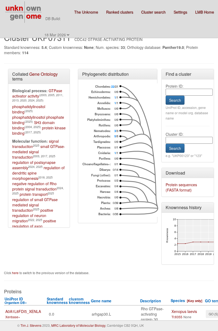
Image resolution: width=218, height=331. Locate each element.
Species (178, 300)
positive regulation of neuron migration (32, 215)
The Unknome (86, 12)
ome (33, 15)
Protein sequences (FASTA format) (181, 187)
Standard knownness (57, 300)
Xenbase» (12, 317)
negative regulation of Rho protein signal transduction (34, 186)
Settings (180, 12)
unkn (14, 7)
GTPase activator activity (37, 93)
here (15, 272)
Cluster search (153, 12)
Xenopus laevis (184, 311)
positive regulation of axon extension (34, 226)
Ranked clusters (119, 12)
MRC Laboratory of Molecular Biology (78, 325)
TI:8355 (176, 317)
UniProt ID (16, 300)
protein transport (34, 194)
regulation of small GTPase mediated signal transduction (35, 205)
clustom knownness (79, 300)
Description (150, 300)
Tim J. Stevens (30, 325)
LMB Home (204, 12)
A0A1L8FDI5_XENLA (23, 311)
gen (16, 15)
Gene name (101, 300)
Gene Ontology (43, 74)
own (33, 7)
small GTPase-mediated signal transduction (38, 152)
